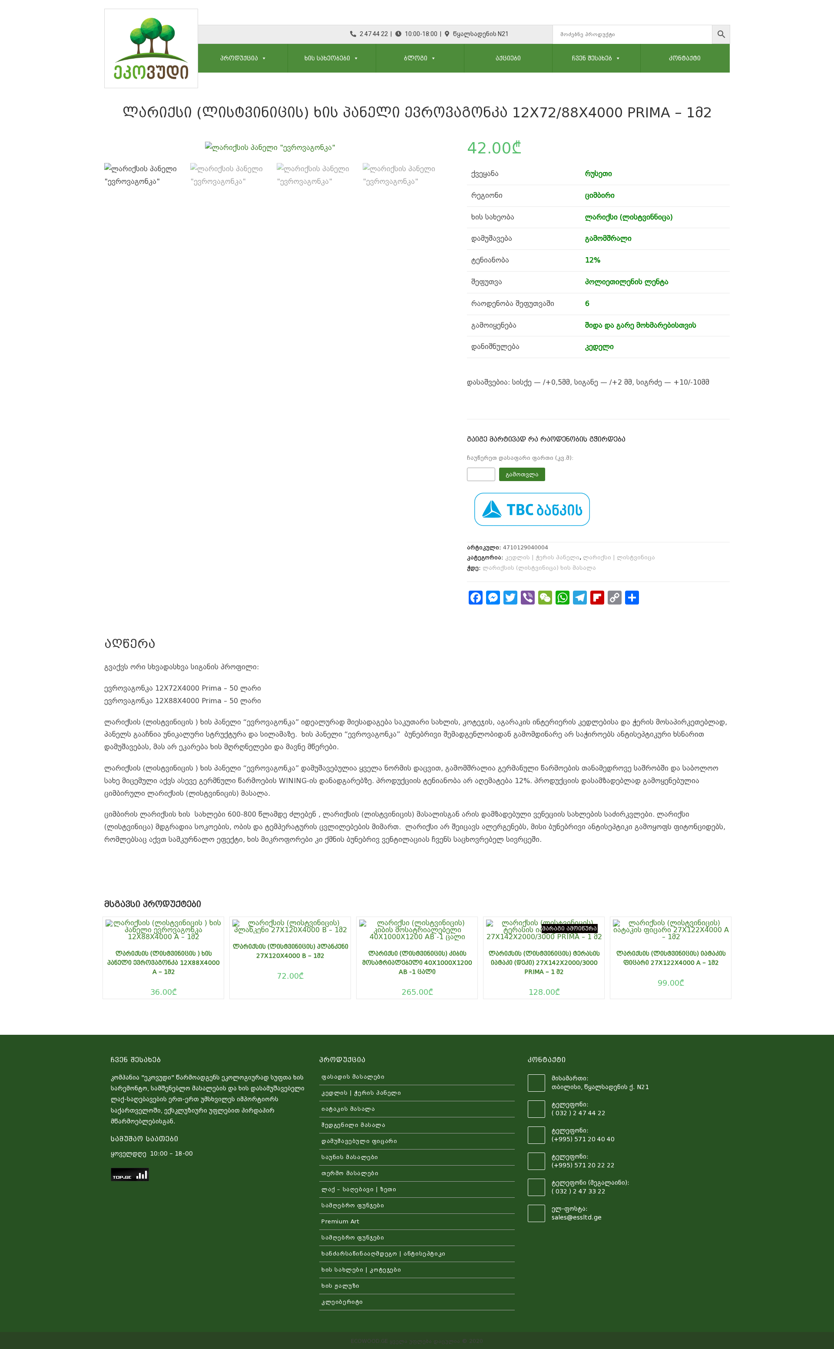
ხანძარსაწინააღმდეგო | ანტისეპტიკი (383, 1253)
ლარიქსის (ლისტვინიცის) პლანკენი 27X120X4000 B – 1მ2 (290, 951)
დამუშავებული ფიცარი (359, 1141)
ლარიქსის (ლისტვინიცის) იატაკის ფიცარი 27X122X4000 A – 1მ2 (671, 958)
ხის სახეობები (327, 58)
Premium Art (340, 1221)
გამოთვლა (522, 474)
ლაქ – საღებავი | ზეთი (359, 1189)
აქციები (508, 58)
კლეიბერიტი (342, 1302)
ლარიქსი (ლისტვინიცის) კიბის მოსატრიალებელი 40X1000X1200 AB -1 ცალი (417, 962)
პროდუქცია (239, 58)
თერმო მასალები (349, 1173)
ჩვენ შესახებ (592, 58)
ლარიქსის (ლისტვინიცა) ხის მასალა (539, 568)
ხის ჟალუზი (340, 1286)
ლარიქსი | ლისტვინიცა (619, 557)
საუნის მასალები (349, 1157)
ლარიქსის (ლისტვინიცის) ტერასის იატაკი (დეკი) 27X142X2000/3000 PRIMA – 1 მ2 (544, 962)
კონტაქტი (685, 58)
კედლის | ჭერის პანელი (542, 557)
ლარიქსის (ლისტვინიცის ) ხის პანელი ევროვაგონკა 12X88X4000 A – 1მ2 (163, 962)
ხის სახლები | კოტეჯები (361, 1269)
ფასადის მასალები (353, 1076)
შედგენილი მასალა (353, 1125)
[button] (262, 58)
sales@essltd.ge (577, 1217)
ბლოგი (415, 58)
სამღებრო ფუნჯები (352, 1205)
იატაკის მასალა (348, 1109)
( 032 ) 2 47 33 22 (579, 1191)
